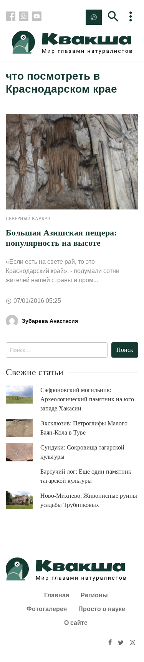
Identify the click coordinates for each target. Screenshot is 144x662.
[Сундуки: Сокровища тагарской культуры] (23, 452)
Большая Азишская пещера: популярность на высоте (61, 237)
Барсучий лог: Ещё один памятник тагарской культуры (85, 476)
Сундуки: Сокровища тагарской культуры (82, 452)
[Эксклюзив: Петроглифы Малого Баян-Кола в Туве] (23, 428)
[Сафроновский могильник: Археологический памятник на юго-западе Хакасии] (23, 395)
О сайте (76, 623)
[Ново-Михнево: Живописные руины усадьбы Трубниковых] (23, 500)
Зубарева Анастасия (50, 321)
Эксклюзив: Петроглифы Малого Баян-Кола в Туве (83, 428)
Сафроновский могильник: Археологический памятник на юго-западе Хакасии (88, 399)
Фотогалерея (46, 609)
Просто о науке (101, 609)
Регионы (94, 595)
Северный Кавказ (28, 218)
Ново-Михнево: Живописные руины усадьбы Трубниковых (88, 500)
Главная (56, 595)
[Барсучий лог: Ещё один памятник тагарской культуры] (23, 476)
